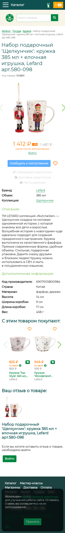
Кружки (27, 31)
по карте (13, 365)
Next (59, 344)
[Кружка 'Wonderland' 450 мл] (45, 343)
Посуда (16, 31)
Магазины (12, 487)
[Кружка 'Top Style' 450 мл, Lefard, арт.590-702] (20, 343)
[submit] (54, 17)
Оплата (46, 487)
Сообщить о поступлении (29, 163)
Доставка (30, 487)
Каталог (6, 31)
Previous (6, 344)
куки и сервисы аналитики (40, 496)
